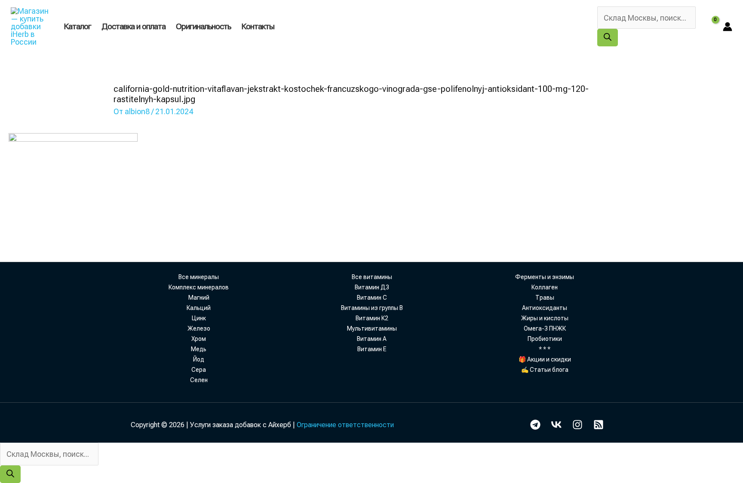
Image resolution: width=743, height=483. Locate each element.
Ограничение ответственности (345, 425)
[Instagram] (577, 424)
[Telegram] (535, 424)
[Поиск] (607, 37)
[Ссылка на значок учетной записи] (727, 26)
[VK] (556, 424)
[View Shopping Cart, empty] (709, 26)
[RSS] (598, 424)
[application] (278, 26)
